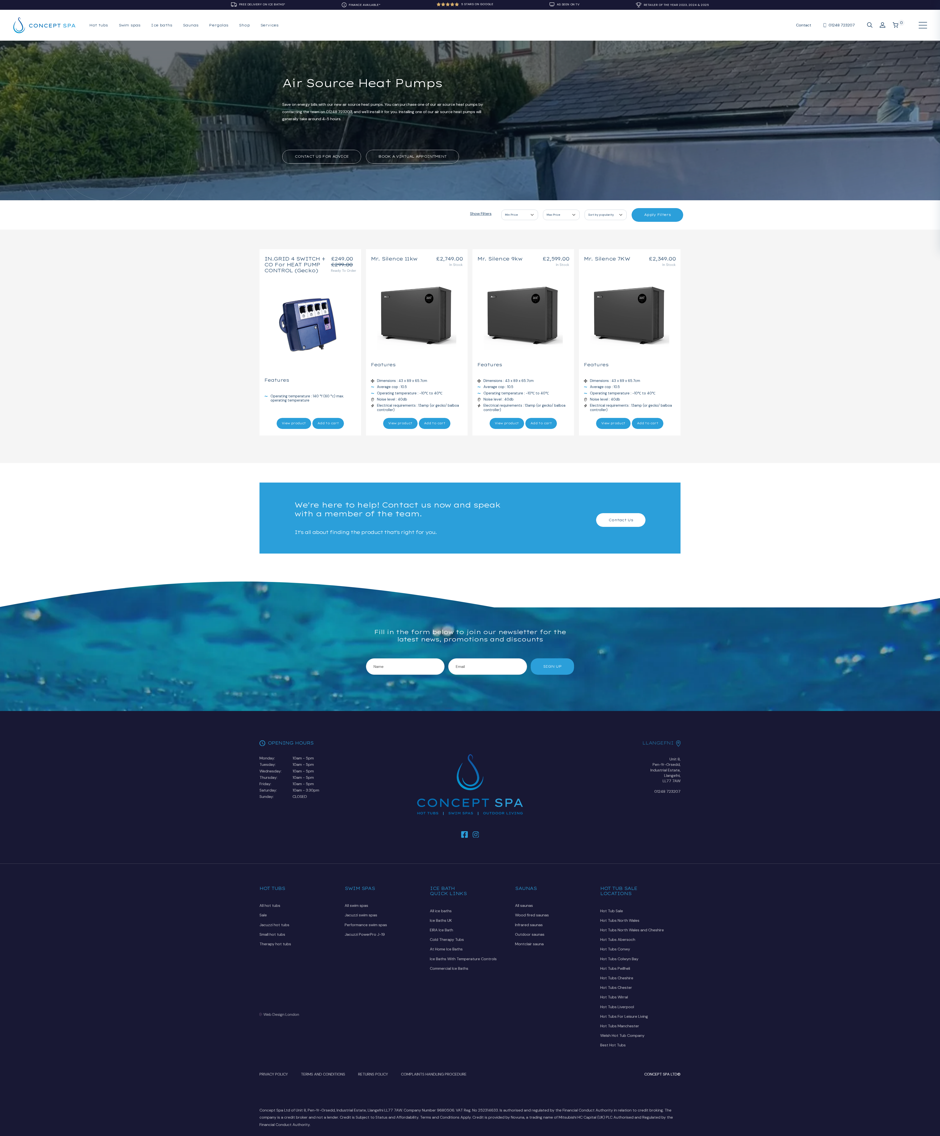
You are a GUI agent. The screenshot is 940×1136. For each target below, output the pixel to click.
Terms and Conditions (323, 1074)
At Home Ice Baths (446, 949)
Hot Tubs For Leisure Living (624, 1016)
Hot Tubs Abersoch (617, 939)
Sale (263, 915)
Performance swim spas (366, 924)
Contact (803, 25)
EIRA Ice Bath (441, 930)
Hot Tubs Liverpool (617, 1006)
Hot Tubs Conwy (615, 949)
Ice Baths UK (441, 920)
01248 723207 (667, 791)
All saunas (524, 905)
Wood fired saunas (532, 915)
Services (269, 25)
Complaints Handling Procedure (434, 1074)
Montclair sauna (529, 944)
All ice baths (441, 910)
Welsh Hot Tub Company (622, 1035)
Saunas (190, 25)
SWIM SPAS (130, 25)
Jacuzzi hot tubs (274, 924)
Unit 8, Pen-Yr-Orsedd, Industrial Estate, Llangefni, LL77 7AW (665, 770)
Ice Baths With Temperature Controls (463, 958)
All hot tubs (269, 905)
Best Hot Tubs (613, 1045)
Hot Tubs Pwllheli (615, 968)
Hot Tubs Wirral (614, 997)
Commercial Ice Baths (449, 968)
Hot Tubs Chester (616, 987)
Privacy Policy (273, 1074)
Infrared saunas (529, 924)
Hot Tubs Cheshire (616, 978)
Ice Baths (161, 25)
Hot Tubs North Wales (619, 920)
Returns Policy (373, 1074)
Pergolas (218, 25)
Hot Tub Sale (611, 910)
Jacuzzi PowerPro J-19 (365, 934)
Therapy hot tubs (275, 944)
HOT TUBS (98, 25)
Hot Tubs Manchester (619, 1026)
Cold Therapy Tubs (447, 939)
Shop (244, 25)
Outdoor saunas (529, 934)
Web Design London (281, 1014)
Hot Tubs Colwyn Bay (619, 958)
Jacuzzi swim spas (361, 915)
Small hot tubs (272, 934)
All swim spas (356, 905)
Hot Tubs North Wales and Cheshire (632, 930)
